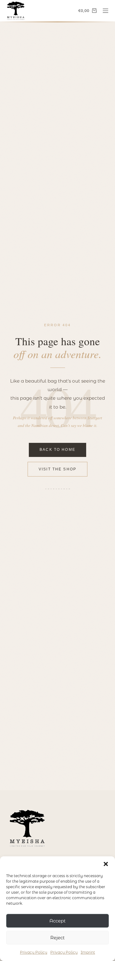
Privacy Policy (33, 952)
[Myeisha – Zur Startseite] (27, 828)
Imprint (88, 952)
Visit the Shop (57, 469)
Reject (57, 937)
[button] (106, 864)
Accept (57, 921)
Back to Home (57, 449)
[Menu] (105, 10)
